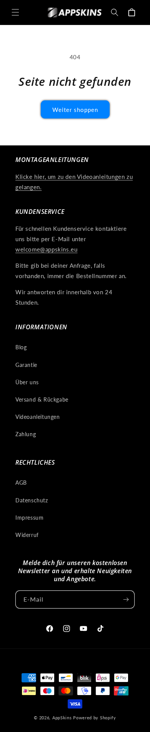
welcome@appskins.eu (46, 249)
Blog (21, 347)
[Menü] (15, 12)
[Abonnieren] (125, 599)
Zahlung (25, 434)
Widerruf (27, 535)
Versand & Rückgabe (41, 399)
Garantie (26, 365)
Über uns (27, 382)
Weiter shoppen (75, 109)
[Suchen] (114, 12)
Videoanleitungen (37, 417)
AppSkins (62, 717)
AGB (21, 482)
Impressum (29, 517)
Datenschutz (31, 500)
